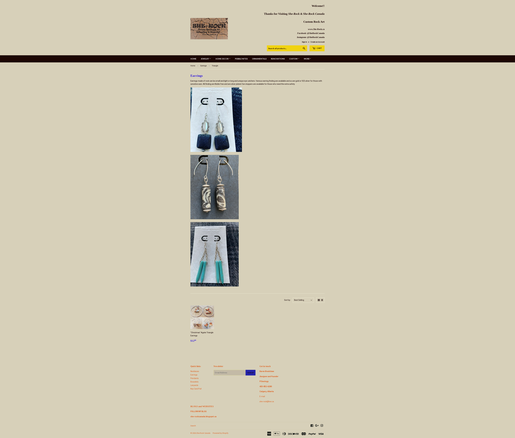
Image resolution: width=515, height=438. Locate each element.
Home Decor (222, 59)
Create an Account (317, 42)
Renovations (278, 59)
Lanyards (194, 385)
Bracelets (194, 382)
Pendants (194, 378)
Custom (293, 59)
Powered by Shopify (220, 433)
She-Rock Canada (203, 433)
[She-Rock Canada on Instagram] (322, 426)
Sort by (287, 300)
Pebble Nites (241, 59)
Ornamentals (259, 59)
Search (193, 426)
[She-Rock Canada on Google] (317, 426)
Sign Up (250, 373)
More (307, 59)
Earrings (203, 66)
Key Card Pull (195, 389)
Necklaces (194, 371)
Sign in (304, 42)
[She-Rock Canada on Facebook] (311, 426)
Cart (319, 48)
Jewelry (205, 59)
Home (193, 59)
